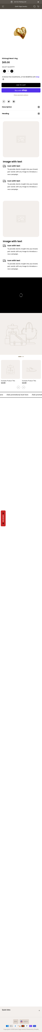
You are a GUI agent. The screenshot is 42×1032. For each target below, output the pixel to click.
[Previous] (18, 387)
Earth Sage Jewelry (20, 1029)
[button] (3, 6)
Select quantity (8, 67)
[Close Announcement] (38, 2)
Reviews (3, 518)
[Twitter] (8, 101)
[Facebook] (4, 101)
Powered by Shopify (33, 1029)
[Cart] (38, 6)
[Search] (34, 6)
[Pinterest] (13, 101)
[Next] (23, 387)
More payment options (21, 95)
